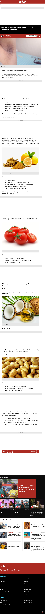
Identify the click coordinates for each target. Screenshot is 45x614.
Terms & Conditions (4, 594)
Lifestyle (3, 4)
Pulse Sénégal (27, 600)
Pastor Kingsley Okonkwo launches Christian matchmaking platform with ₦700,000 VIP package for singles (38, 547)
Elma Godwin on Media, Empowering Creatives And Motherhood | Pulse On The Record (36, 513)
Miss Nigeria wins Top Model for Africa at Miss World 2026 (38, 525)
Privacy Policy (27, 589)
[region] (22, 508)
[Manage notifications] (42, 612)
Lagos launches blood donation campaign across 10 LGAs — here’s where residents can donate (14, 527)
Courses (26, 583)
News (9, 522)
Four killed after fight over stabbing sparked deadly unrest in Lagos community (14, 546)
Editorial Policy (27, 591)
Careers (26, 581)
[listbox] (22, 508)
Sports (25, 579)
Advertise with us (4, 591)
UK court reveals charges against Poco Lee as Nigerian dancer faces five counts (14, 536)
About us (2, 589)
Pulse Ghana (2, 600)
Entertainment (11, 532)
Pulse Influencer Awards (29, 594)
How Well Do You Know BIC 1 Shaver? (21, 511)
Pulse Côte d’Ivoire (4, 604)
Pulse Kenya (2, 602)
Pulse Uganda (27, 602)
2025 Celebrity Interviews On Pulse (7, 511)
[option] (7, 508)
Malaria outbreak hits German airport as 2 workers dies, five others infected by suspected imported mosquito (38, 537)
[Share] (39, 36)
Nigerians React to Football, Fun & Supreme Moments (26, 489)
